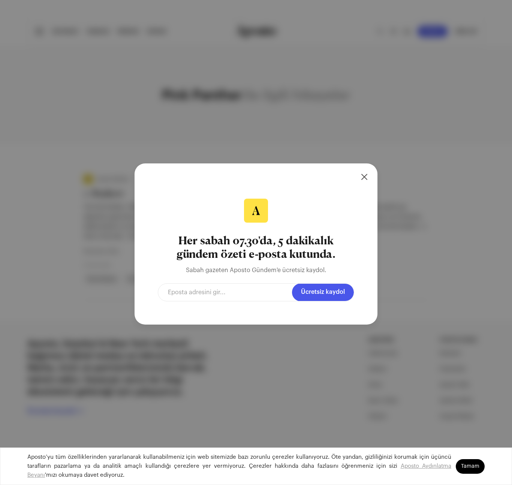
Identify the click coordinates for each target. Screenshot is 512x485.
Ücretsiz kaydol (323, 292)
